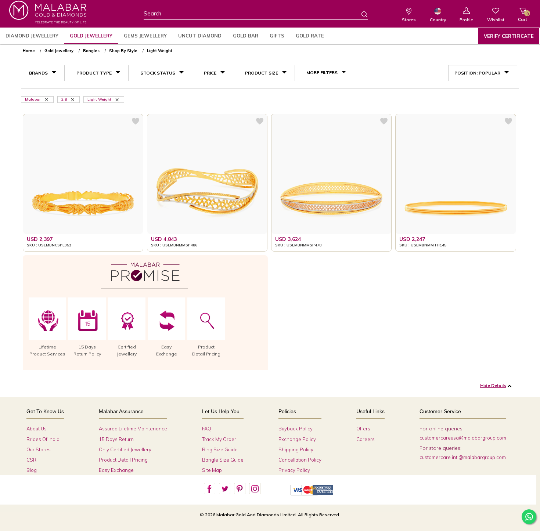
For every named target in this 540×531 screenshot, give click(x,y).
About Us (36, 428)
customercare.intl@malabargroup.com (463, 457)
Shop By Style (123, 50)
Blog (31, 470)
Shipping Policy (295, 449)
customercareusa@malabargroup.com (463, 438)
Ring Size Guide (220, 449)
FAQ (206, 428)
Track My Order (219, 439)
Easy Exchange (116, 470)
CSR (31, 460)
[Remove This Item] (47, 99)
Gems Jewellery (145, 36)
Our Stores (38, 449)
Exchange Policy (297, 439)
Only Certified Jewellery (125, 449)
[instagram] (254, 489)
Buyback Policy (295, 428)
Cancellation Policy (299, 460)
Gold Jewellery (91, 36)
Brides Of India (43, 439)
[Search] (360, 14)
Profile (466, 19)
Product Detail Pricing (123, 460)
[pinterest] (239, 489)
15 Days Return (116, 439)
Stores (409, 19)
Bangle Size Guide (223, 460)
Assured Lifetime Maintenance (133, 428)
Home (29, 50)
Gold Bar (245, 36)
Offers (363, 428)
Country (438, 19)
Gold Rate (310, 36)
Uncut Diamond (200, 36)
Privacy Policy (294, 470)
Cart (522, 16)
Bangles (91, 50)
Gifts (277, 36)
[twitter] (224, 489)
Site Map (212, 470)
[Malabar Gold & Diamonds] (47, 12)
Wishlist (495, 19)
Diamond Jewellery (32, 36)
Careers (365, 439)
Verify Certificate (509, 36)
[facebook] (209, 489)
